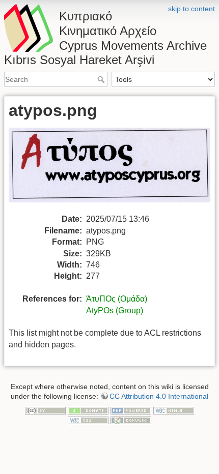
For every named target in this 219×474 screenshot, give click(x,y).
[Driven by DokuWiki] (131, 420)
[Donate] (88, 410)
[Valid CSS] (88, 420)
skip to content (191, 9)
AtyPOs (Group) (114, 310)
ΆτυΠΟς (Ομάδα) (116, 298)
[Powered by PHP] (131, 410)
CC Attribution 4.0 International (159, 396)
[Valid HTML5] (173, 410)
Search (102, 79)
